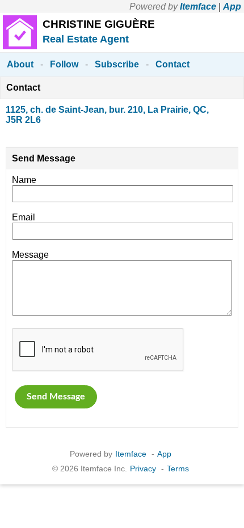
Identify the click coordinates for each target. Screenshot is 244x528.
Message (30, 254)
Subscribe (117, 64)
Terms (178, 468)
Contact (172, 64)
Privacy (143, 468)
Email (23, 217)
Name (24, 180)
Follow (64, 64)
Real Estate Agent (86, 39)
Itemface (198, 6)
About (20, 64)
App (232, 6)
